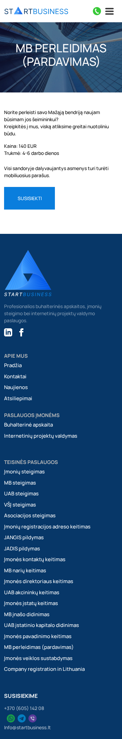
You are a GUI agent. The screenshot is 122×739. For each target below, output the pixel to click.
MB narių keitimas (25, 570)
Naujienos (16, 387)
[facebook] (21, 331)
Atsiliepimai (18, 398)
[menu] (36, 11)
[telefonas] (22, 718)
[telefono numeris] (97, 11)
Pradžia (13, 365)
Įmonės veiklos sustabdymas (38, 658)
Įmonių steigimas (24, 471)
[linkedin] (8, 331)
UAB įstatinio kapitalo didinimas (41, 625)
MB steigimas (20, 482)
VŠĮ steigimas (20, 504)
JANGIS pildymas (24, 537)
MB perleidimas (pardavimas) (39, 647)
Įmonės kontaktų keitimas (34, 559)
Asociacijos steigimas (30, 515)
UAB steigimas (21, 493)
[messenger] (32, 718)
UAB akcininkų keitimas (31, 592)
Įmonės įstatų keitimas (31, 603)
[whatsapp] (11, 718)
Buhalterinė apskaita (28, 424)
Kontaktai (15, 376)
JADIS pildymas (22, 548)
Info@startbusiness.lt (27, 727)
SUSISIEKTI (30, 198)
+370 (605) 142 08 (24, 708)
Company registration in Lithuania (44, 669)
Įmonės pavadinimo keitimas (38, 636)
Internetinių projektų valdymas (40, 435)
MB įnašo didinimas (26, 614)
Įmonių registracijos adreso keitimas (47, 526)
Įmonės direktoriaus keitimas (38, 581)
